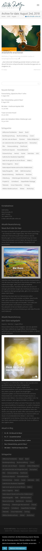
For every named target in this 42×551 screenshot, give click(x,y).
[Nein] (39, 543)
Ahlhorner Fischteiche (9, 132)
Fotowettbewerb (22, 150)
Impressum (24, 531)
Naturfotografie (7, 171)
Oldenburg (5, 178)
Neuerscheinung (7, 174)
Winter (22, 189)
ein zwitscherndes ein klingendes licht (14, 143)
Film (3, 146)
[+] (21, 38)
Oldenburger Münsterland (20, 178)
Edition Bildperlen (33, 139)
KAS (37, 153)
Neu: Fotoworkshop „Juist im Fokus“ (15, 444)
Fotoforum (23, 146)
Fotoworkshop (7, 153)
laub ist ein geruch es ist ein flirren (13, 160)
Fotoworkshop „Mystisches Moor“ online (17, 440)
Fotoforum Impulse (8, 150)
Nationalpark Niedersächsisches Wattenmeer (17, 167)
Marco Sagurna (7, 164)
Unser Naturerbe (16, 185)
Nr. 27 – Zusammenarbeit (12, 437)
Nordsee (29, 174)
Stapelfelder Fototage (28, 181)
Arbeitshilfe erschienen (12, 52)
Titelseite (5, 185)
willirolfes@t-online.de (33, 16)
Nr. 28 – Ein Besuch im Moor (13, 433)
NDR (16, 171)
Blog (18, 56)
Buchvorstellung (22, 136)
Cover (32, 136)
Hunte (23, 153)
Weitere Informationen (17, 548)
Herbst (16, 153)
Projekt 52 (5, 181)
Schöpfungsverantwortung (9, 58)
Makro (29, 160)
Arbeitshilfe (24, 56)
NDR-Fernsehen (25, 171)
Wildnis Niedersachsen (10, 189)
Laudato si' (31, 56)
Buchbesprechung (8, 136)
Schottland (14, 181)
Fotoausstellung (12, 146)
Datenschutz (33, 531)
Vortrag (26, 185)
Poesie (34, 178)
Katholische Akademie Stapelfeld (13, 157)
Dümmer (22, 139)
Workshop (30, 189)
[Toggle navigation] (38, 5)
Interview (31, 153)
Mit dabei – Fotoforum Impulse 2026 (15, 448)
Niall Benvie (19, 174)
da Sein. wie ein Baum (9, 139)
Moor (16, 164)
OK (5, 548)
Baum (21, 132)
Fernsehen (33, 143)
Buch (27, 132)
